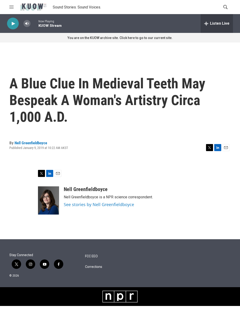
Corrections (93, 267)
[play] (13, 23)
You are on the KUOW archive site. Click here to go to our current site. (120, 38)
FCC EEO (91, 256)
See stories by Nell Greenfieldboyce (99, 204)
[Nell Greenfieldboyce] (48, 200)
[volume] (27, 23)
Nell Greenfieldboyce (31, 143)
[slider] (34, 23)
